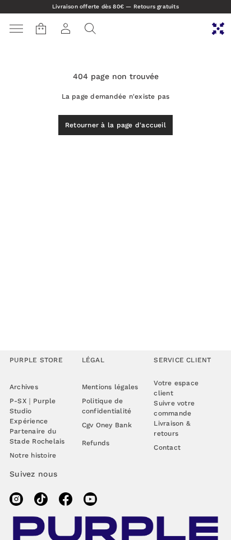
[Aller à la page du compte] (65, 28)
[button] (90, 28)
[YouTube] (90, 499)
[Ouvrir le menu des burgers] (16, 28)
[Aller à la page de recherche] (90, 28)
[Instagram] (16, 499)
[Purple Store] (218, 28)
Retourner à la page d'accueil (115, 125)
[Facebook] (65, 499)
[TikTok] (41, 499)
